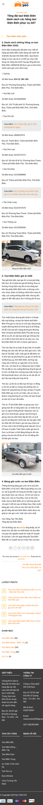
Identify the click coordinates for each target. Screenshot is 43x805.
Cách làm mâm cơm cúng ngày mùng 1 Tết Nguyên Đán (24, 614)
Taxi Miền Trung (8, 652)
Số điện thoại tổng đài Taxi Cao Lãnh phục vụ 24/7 (31, 567)
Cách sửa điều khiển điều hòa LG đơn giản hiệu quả (24, 622)
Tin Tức (5, 657)
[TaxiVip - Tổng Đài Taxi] (21, 4)
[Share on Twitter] (19, 548)
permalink (21, 559)
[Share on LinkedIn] (32, 548)
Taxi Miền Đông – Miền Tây (13, 643)
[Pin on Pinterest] (28, 548)
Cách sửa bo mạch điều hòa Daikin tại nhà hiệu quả (24, 598)
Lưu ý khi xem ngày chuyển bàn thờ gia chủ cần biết (23, 606)
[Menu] (3, 4)
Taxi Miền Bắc (8, 638)
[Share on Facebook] (15, 548)
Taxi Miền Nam (21, 12)
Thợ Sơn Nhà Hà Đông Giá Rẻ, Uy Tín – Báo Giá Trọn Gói (24, 591)
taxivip (22, 528)
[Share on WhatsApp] (11, 548)
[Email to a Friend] (24, 548)
